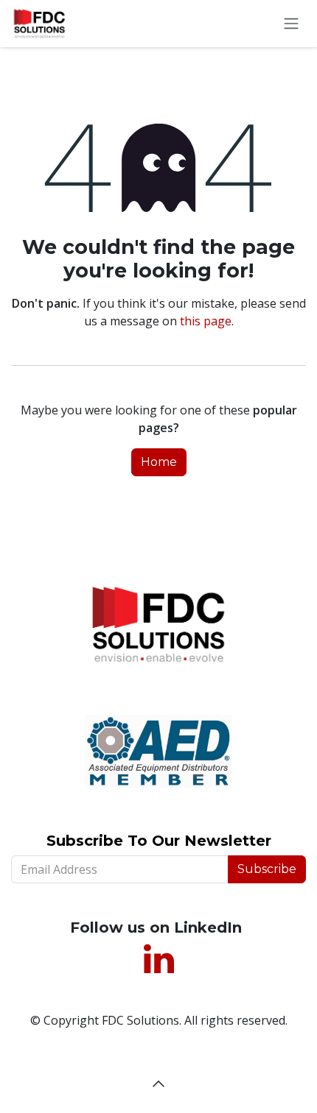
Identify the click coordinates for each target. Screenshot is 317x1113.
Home (159, 462)
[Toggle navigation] (291, 24)
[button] (158, 1083)
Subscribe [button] (266, 869)
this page (205, 321)
